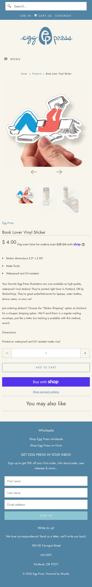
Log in (25, 16)
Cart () (44, 16)
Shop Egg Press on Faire (46, 445)
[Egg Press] (46, 37)
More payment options (46, 392)
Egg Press (7, 223)
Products (37, 74)
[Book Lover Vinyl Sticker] (46, 124)
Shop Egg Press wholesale (46, 439)
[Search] (9, 6)
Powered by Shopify (57, 574)
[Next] (59, 171)
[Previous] (33, 171)
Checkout (63, 16)
